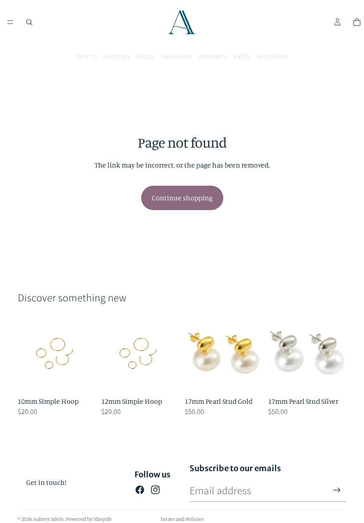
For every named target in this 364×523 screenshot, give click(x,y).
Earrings (117, 55)
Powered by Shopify (89, 518)
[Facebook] (140, 489)
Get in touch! (46, 482)
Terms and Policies (182, 518)
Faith (241, 55)
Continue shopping (182, 197)
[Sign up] (337, 490)
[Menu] (10, 22)
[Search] (29, 22)
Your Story (273, 55)
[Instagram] (155, 489)
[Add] (82, 379)
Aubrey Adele (48, 518)
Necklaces (176, 55)
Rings (145, 55)
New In (86, 55)
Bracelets (212, 55)
